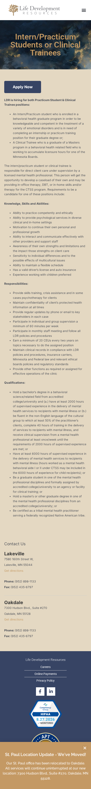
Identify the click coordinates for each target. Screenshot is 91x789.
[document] (45, 394)
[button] (85, 748)
